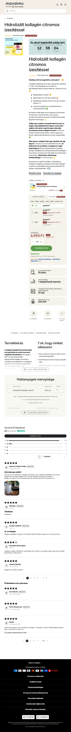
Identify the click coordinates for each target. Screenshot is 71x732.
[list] (14, 46)
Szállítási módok (35, 682)
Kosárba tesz (41, 248)
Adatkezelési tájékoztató (35, 704)
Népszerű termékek (54, 333)
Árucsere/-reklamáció (35, 676)
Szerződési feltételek (35, 698)
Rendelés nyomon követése (35, 709)
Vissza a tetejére (34, 663)
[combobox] (35, 11)
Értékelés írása (35, 436)
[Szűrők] (40, 457)
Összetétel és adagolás (52, 173)
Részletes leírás (35, 173)
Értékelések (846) (41, 333)
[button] (35, 440)
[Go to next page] (46, 578)
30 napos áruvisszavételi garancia (35, 693)
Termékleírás (14, 333)
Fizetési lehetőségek (35, 687)
